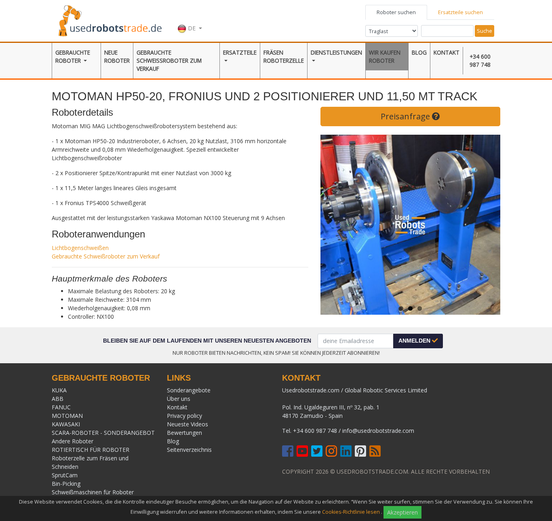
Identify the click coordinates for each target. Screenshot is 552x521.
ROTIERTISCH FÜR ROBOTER (90, 449)
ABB (57, 398)
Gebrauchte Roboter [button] (72, 56)
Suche (484, 30)
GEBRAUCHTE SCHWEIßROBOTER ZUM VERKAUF (169, 61)
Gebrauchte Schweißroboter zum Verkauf (106, 256)
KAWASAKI (66, 424)
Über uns (178, 398)
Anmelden (415, 340)
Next (488, 224)
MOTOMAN (67, 415)
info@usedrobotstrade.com (378, 430)
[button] (189, 19)
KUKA (59, 390)
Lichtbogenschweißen (80, 248)
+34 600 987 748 (480, 60)
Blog (419, 52)
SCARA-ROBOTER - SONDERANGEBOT (103, 432)
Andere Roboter (72, 441)
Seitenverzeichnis (189, 449)
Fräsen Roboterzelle (283, 56)
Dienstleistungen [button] (336, 52)
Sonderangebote (189, 390)
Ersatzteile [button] (240, 52)
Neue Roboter (117, 56)
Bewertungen (184, 432)
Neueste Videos (187, 424)
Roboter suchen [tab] (396, 12)
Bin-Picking (66, 483)
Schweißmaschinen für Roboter (93, 492)
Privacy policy (184, 415)
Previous (332, 224)
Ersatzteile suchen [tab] (460, 12)
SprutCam (65, 475)
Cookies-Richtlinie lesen (351, 511)
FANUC (61, 407)
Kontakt (446, 52)
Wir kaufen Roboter (384, 56)
